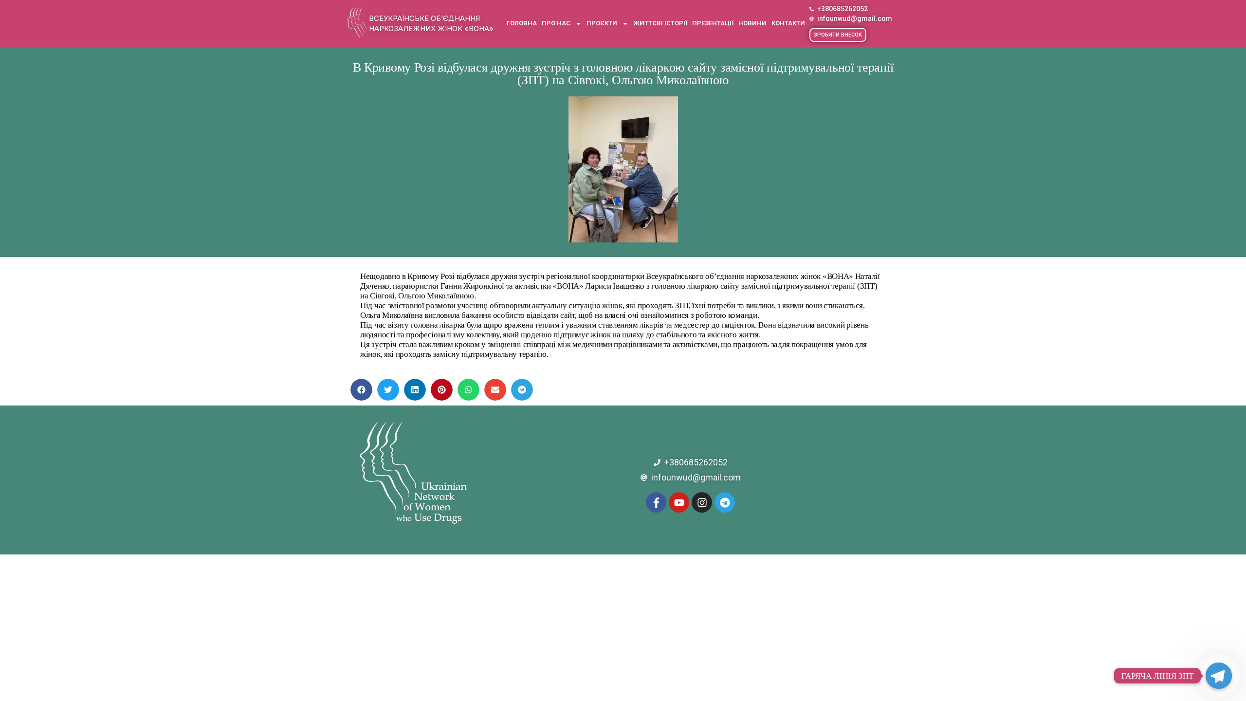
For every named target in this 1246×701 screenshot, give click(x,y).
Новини (752, 23)
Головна (522, 23)
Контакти (788, 23)
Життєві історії (660, 23)
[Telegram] (725, 502)
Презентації (712, 23)
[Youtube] (679, 502)
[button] (837, 35)
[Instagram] (702, 502)
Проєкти (601, 23)
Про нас (556, 23)
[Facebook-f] (656, 502)
